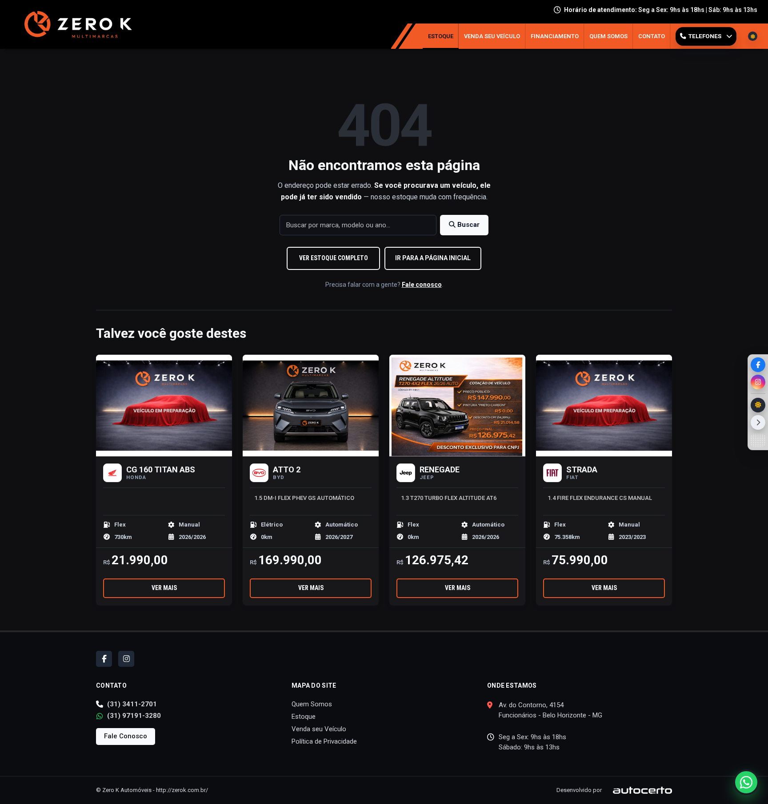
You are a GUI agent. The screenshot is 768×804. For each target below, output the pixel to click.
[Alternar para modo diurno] (758, 405)
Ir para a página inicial (433, 257)
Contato (651, 36)
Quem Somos (608, 36)
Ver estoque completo (333, 257)
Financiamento (555, 36)
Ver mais (164, 587)
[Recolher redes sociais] (758, 422)
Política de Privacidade (324, 741)
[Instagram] (758, 382)
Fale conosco (422, 284)
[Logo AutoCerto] (637, 790)
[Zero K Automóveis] (76, 24)
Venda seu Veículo (492, 36)
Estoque (440, 36)
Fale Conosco (125, 736)
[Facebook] (758, 364)
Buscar (468, 225)
